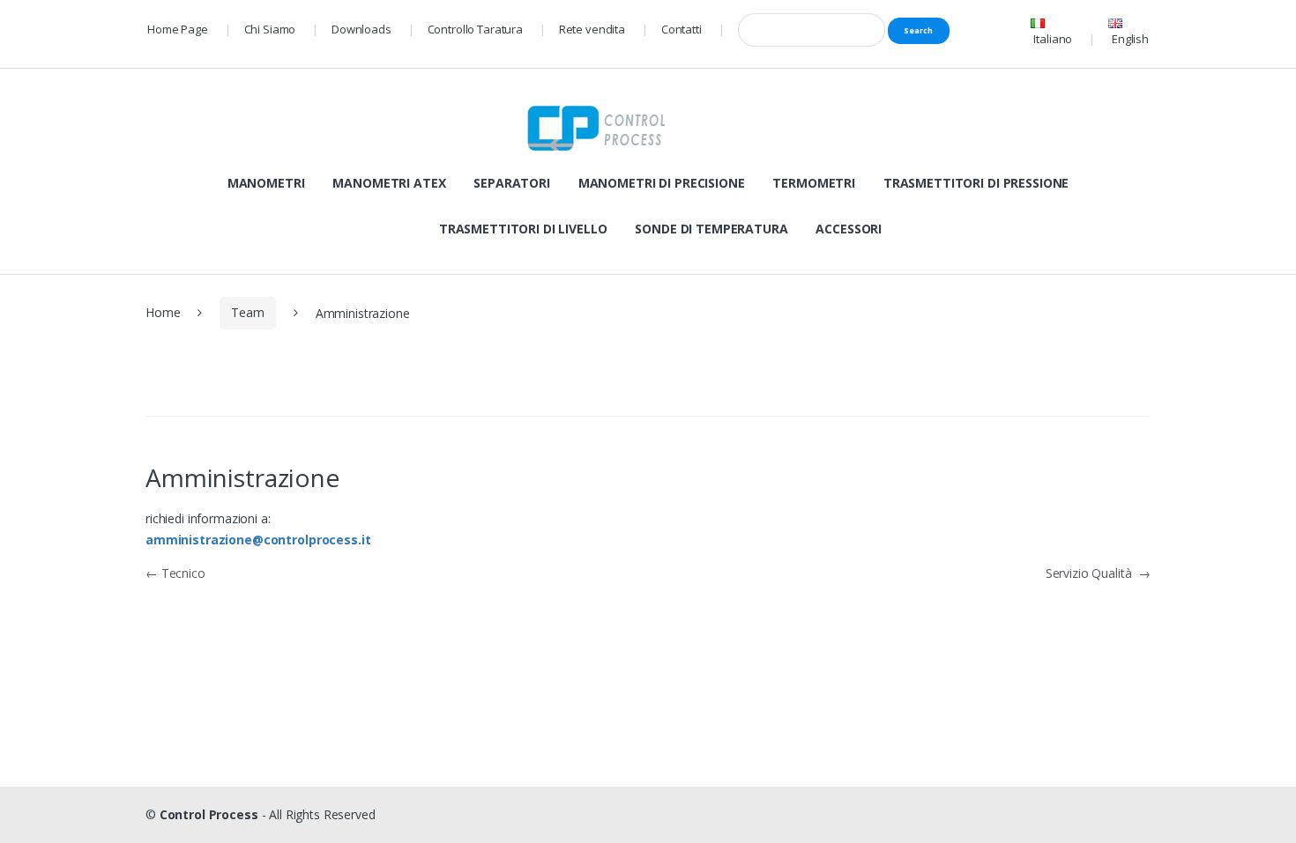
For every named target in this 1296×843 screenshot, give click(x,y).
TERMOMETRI (813, 182)
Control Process (209, 814)
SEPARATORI (511, 182)
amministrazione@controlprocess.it (257, 539)
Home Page (177, 29)
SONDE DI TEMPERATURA (711, 228)
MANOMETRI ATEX (388, 182)
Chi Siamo (270, 29)
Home (162, 312)
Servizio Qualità (1098, 573)
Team (247, 312)
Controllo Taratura (475, 29)
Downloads (361, 29)
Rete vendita (592, 29)
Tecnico (175, 573)
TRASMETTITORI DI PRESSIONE (976, 182)
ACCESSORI (849, 228)
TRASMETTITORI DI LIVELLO (523, 228)
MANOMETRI (266, 182)
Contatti (681, 29)
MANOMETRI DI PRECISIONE (661, 182)
